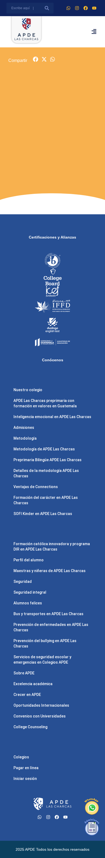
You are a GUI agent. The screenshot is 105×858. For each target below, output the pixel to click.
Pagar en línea (25, 768)
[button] (36, 59)
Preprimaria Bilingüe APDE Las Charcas (47, 460)
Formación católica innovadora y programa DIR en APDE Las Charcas (51, 546)
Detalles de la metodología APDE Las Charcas (46, 473)
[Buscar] (46, 8)
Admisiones (23, 427)
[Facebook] (85, 8)
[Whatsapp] (68, 8)
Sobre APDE (23, 673)
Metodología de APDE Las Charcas (44, 449)
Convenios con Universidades (39, 716)
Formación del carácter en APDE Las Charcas (45, 500)
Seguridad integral (29, 592)
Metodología (25, 438)
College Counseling (30, 727)
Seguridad (22, 581)
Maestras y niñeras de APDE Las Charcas (49, 571)
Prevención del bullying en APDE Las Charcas (44, 643)
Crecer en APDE (27, 694)
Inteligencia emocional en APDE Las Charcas (52, 417)
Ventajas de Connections (35, 487)
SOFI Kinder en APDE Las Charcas (42, 514)
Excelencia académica (32, 684)
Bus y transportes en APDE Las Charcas (48, 614)
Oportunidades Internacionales (41, 705)
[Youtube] (94, 8)
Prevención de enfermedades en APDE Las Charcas (50, 627)
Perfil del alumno (28, 560)
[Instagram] (77, 8)
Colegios (21, 757)
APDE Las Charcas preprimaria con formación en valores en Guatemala (45, 403)
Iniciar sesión (25, 778)
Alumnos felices (27, 603)
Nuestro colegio (27, 390)
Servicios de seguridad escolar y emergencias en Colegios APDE (42, 659)
